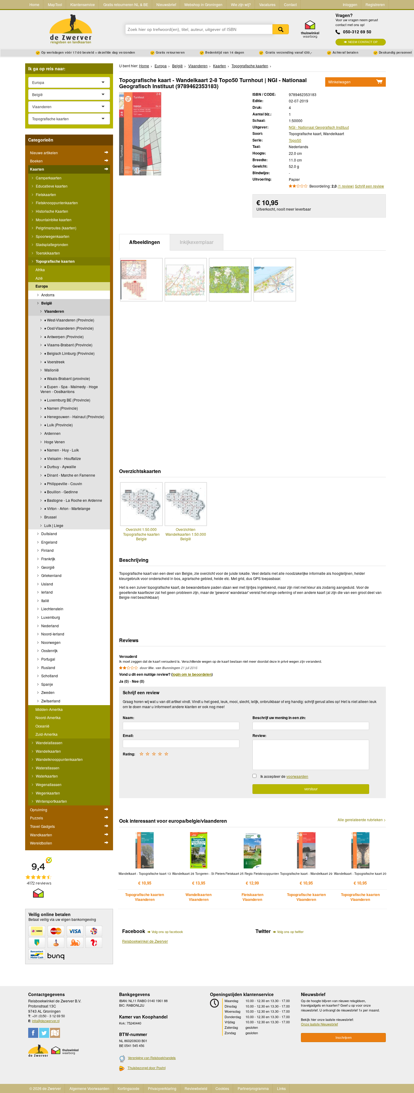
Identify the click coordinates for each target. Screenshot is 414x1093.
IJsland (46, 583)
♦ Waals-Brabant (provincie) (66, 378)
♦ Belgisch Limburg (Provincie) (69, 353)
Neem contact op (363, 42)
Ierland (46, 592)
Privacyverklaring (162, 1088)
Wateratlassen (47, 767)
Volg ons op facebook (167, 931)
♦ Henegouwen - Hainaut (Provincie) (73, 416)
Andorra (47, 294)
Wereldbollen (41, 842)
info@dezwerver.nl (45, 1020)
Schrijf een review (369, 185)
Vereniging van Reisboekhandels (152, 1057)
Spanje (46, 684)
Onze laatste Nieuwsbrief (319, 1023)
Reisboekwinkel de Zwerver (145, 941)
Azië (39, 278)
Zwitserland (50, 700)
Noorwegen (50, 642)
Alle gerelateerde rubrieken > (362, 819)
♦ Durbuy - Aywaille (59, 466)
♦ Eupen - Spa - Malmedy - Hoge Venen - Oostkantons (69, 389)
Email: (128, 735)
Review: (259, 735)
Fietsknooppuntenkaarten (56, 202)
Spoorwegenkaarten (52, 236)
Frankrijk (47, 558)
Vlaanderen (53, 311)
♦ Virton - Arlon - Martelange (66, 508)
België (46, 303)
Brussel (50, 516)
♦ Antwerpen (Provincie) (63, 336)
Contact (290, 4)
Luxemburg (50, 617)
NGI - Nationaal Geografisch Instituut (319, 127)
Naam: (128, 717)
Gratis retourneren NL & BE (125, 4)
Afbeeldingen (144, 241)
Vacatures (267, 4)
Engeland (48, 542)
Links (281, 1088)
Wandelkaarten (48, 751)
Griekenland (51, 575)
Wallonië (51, 369)
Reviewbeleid (196, 1088)
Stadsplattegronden (51, 244)
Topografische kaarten (55, 261)
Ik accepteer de (284, 776)
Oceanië (42, 725)
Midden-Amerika (49, 709)
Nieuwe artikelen (44, 152)
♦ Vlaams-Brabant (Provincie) (67, 344)
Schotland (49, 675)
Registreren (375, 4)
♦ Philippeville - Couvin (62, 483)
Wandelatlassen (48, 742)
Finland (47, 550)
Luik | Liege (53, 525)
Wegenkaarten (47, 792)
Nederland (49, 625)
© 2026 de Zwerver (45, 1088)
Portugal (47, 658)
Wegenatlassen (48, 784)
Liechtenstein (51, 608)
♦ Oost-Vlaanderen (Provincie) (68, 328)
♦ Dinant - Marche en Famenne (69, 475)
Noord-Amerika (48, 717)
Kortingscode (128, 1088)
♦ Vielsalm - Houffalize (62, 458)
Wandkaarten (41, 834)
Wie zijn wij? (241, 4)
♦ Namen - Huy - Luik (61, 449)
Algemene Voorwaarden (89, 1088)
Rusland (47, 667)
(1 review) (346, 185)
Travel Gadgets (42, 826)
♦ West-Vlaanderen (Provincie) (68, 319)
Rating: (129, 754)
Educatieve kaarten (51, 185)
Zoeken (280, 29)
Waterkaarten (46, 775)
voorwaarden (297, 776)
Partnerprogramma (253, 1088)
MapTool (55, 4)
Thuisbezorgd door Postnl (146, 1067)
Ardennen (52, 433)
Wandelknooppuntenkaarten (59, 759)
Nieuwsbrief (166, 4)
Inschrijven (344, 1037)
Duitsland (48, 533)
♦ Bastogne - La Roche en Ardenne (72, 500)
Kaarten (37, 169)
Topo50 (295, 140)
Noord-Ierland (52, 633)
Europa (41, 286)
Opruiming (38, 809)
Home (34, 4)
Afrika (40, 269)
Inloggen (350, 4)
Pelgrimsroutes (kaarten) (55, 227)
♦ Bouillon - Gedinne (60, 491)
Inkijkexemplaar (196, 241)
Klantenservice (82, 4)
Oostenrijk (49, 650)
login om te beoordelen (192, 674)
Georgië (47, 567)
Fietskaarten (45, 194)
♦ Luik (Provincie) (58, 424)
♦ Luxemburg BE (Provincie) (66, 399)
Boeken (36, 160)
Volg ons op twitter (290, 931)
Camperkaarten (48, 177)
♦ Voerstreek (54, 361)
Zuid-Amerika (46, 734)
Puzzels (36, 817)
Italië (44, 600)
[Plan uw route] (55, 1033)
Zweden (47, 692)
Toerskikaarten (47, 252)
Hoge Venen (54, 441)
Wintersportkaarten (51, 801)
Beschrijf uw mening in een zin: (279, 717)
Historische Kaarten (51, 211)
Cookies (222, 1088)
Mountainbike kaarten (53, 219)
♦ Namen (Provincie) (60, 408)
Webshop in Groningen (203, 4)
